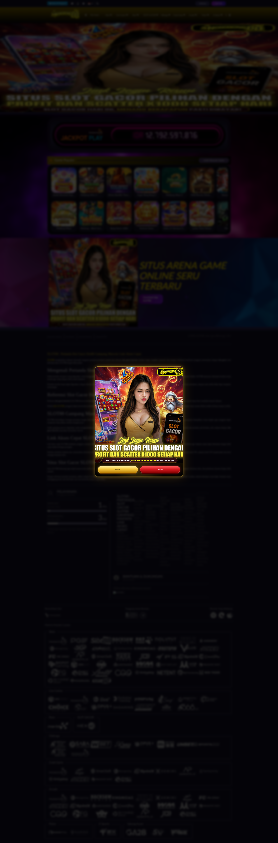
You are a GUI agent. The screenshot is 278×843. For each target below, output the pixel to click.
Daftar (160, 469)
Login (117, 469)
